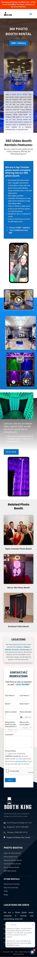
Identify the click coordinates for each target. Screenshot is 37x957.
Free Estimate (20, 7)
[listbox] (11, 730)
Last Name (24, 695)
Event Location (11, 713)
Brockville (15, 649)
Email (8, 704)
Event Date (25, 704)
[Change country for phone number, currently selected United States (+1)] (22, 717)
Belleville (8, 649)
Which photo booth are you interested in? (11, 724)
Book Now (11, 452)
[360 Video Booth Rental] (18, 91)
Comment (9, 735)
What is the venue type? (25, 723)
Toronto (19, 647)
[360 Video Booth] (20, 349)
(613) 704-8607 (23, 684)
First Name (10, 695)
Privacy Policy (10, 751)
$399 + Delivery (18, 43)
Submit (10, 780)
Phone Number (26, 713)
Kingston (27, 647)
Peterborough (24, 649)
